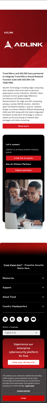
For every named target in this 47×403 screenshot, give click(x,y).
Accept (23, 398)
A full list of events (23, 158)
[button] (21, 332)
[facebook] (12, 319)
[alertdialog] (23, 385)
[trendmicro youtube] (33, 319)
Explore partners (23, 170)
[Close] (44, 372)
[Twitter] (19, 319)
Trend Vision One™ (13, 265)
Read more (16, 125)
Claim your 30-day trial (21, 361)
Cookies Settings (23, 391)
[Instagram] (26, 319)
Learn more (29, 386)
